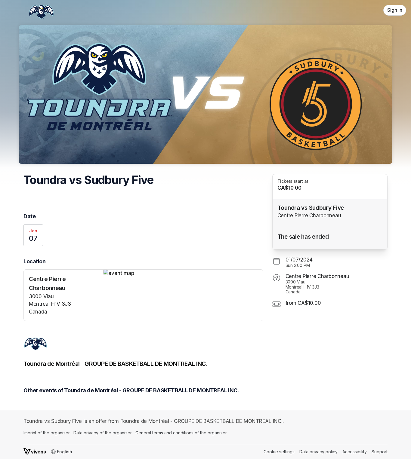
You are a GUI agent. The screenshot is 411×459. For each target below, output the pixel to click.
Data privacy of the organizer (102, 432)
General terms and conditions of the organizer (181, 432)
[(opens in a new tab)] (183, 273)
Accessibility (354, 451)
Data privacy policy (318, 451)
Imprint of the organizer (46, 432)
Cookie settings (279, 451)
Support (380, 451)
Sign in (394, 10)
